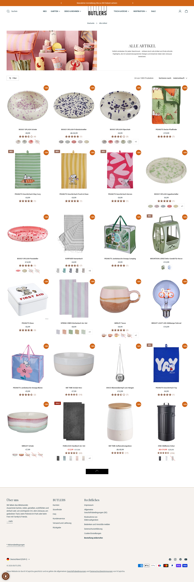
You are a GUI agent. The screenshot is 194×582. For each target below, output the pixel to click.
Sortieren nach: (165, 78)
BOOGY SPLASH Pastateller (27, 259)
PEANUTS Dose (28, 323)
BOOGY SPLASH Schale (28, 129)
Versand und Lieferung (62, 523)
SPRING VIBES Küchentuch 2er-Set (74, 323)
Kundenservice (59, 518)
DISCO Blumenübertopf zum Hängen (120, 388)
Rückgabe (57, 527)
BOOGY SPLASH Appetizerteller (166, 194)
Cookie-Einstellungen (92, 533)
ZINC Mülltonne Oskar (166, 446)
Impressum (88, 505)
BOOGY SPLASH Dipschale (120, 129)
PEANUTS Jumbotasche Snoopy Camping (120, 259)
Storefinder (57, 510)
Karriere (56, 505)
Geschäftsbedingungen (76, 571)
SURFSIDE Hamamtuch (74, 259)
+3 (90, 271)
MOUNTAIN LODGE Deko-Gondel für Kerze (166, 259)
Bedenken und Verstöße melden (97, 524)
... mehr (10, 521)
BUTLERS (17, 566)
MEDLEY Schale (28, 446)
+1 (136, 142)
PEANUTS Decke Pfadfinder (166, 129)
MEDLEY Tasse (120, 323)
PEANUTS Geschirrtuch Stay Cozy (28, 194)
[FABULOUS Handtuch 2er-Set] (74, 421)
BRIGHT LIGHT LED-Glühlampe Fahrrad (166, 323)
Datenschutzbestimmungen (101, 571)
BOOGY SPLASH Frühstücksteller (74, 129)
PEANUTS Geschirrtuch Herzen (120, 194)
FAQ (54, 514)
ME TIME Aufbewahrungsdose (120, 446)
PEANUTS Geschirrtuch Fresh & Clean (74, 194)
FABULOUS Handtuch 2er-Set (74, 446)
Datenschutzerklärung (93, 529)
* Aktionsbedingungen (16, 545)
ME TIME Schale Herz (74, 388)
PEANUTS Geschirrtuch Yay (166, 388)
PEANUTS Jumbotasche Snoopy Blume (27, 388)
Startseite (90, 23)
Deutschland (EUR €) (18, 559)
